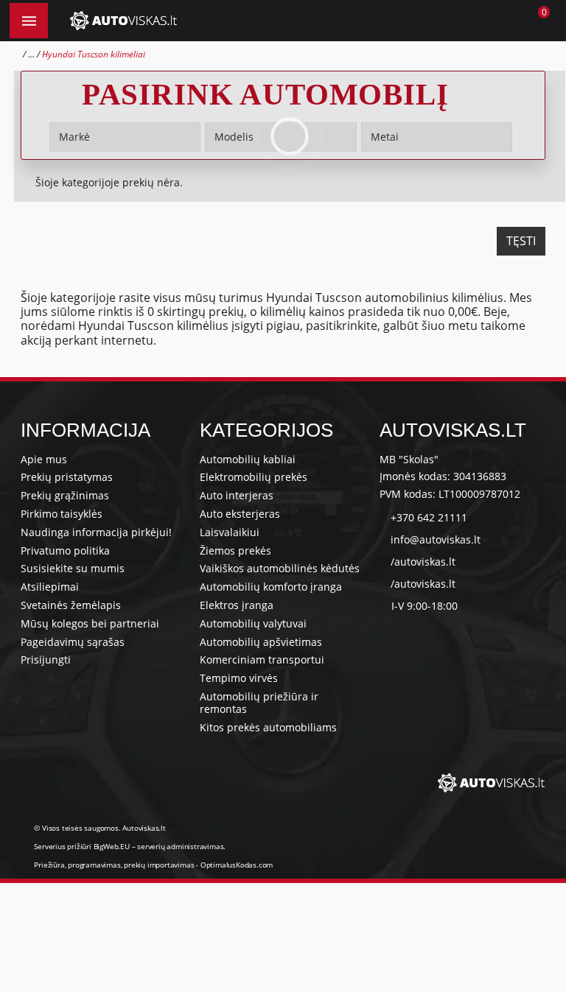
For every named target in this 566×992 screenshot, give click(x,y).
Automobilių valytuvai (253, 623)
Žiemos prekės (235, 550)
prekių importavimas (159, 864)
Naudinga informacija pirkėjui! (96, 532)
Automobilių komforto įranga (271, 587)
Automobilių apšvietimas (261, 642)
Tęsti (521, 241)
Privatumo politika (65, 550)
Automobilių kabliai (248, 459)
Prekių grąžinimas (65, 495)
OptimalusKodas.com (236, 864)
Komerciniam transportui (262, 659)
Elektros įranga (236, 605)
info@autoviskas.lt (436, 539)
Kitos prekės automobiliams (268, 727)
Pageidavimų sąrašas (73, 642)
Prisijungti (46, 659)
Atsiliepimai (50, 587)
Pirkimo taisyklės (61, 514)
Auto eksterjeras (240, 514)
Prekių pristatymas (67, 477)
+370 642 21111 (429, 517)
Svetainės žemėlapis (71, 605)
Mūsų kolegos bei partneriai (90, 623)
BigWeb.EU (112, 846)
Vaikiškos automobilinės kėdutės (280, 568)
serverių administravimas (180, 846)
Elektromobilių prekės (253, 477)
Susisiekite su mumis (73, 568)
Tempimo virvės (239, 678)
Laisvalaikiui (229, 532)
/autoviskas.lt (423, 562)
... (31, 54)
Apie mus (44, 459)
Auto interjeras (236, 495)
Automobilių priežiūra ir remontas (259, 702)
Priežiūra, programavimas (77, 864)
